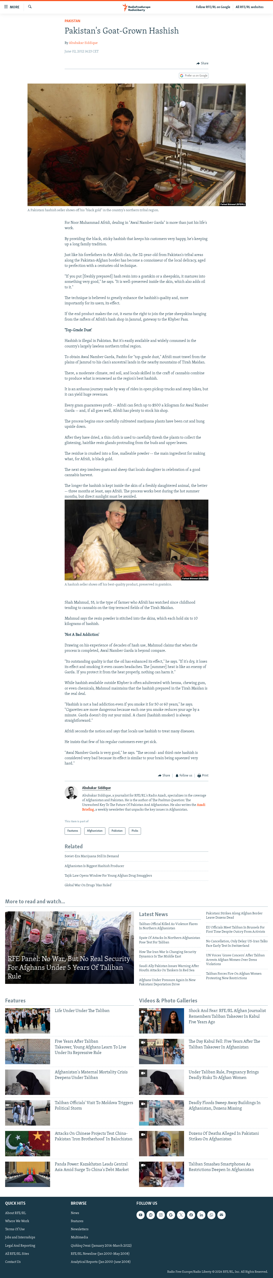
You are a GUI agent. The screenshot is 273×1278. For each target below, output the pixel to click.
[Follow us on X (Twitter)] (181, 1215)
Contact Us (13, 1262)
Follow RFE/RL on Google (213, 7)
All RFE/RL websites (250, 7)
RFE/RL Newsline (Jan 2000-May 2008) (100, 1253)
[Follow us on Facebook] (191, 1215)
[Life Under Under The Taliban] (27, 1021)
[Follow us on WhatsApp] (211, 1215)
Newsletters (80, 1229)
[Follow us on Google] (171, 1215)
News (75, 1213)
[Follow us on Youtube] (140, 1215)
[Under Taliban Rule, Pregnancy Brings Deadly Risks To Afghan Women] (161, 1082)
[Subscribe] (221, 1215)
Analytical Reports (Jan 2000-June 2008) (101, 1262)
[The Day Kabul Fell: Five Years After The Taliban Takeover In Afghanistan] (161, 1051)
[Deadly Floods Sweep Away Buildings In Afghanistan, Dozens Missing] (161, 1113)
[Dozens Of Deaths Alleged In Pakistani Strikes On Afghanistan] (161, 1143)
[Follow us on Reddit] (151, 1215)
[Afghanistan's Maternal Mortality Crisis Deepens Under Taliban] (27, 1082)
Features (77, 1221)
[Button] (202, 63)
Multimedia (79, 1237)
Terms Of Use (15, 1229)
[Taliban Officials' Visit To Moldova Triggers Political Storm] (27, 1113)
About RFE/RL (15, 1213)
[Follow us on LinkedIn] (201, 1215)
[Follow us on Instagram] (161, 1215)
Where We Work (17, 1221)
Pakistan (72, 21)
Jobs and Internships (20, 1237)
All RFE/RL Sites (17, 1253)
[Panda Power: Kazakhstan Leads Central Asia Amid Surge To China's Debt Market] (27, 1174)
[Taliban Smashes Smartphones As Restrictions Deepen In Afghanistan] (161, 1174)
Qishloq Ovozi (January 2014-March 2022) (101, 1245)
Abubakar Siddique (83, 43)
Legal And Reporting (20, 1245)
